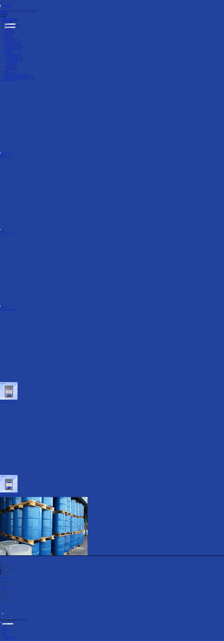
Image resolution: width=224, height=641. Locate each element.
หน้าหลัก (2, 10)
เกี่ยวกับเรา (4, 630)
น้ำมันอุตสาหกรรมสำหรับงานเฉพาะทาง (13, 56)
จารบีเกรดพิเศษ (4, 598)
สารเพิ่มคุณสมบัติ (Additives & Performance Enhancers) (16, 75)
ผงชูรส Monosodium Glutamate (6, 233)
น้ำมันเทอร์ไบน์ (10, 65)
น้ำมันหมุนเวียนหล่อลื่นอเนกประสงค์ (14, 59)
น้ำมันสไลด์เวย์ (8, 52)
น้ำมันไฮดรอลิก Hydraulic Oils (11, 39)
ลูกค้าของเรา (5, 633)
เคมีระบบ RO (7, 35)
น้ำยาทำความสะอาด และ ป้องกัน (9, 24)
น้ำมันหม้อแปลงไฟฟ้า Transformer (14, 61)
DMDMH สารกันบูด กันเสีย (5, 156)
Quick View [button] (2, 154)
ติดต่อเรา (4, 17)
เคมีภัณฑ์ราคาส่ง (8, 73)
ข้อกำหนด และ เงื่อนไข (9, 636)
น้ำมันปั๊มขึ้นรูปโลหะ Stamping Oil (14, 46)
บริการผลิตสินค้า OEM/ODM (8, 80)
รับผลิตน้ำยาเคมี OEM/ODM (6, 600)
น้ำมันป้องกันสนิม (8, 51)
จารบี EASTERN (10, 68)
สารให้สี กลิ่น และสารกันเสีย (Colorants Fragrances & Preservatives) (19, 78)
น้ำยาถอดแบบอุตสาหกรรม (7, 20)
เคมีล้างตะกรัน (8, 33)
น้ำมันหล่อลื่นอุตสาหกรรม (5, 596)
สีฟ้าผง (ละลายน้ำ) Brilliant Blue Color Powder (9, 309)
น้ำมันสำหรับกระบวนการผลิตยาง (14, 58)
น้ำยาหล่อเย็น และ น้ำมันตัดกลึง (13, 45)
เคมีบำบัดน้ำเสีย (8, 36)
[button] (3, 8)
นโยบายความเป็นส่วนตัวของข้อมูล (12, 637)
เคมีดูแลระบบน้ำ (5, 29)
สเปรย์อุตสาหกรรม (4, 587)
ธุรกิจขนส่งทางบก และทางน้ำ (11, 54)
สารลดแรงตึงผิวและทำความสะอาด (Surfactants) (15, 74)
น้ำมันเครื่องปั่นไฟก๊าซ (11, 64)
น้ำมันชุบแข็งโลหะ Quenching (13, 49)
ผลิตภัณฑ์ (4, 11)
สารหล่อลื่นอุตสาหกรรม (7, 38)
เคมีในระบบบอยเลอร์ (9, 32)
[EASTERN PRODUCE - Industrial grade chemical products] (5, 6)
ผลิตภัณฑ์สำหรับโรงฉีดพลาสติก (8, 19)
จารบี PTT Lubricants (11, 70)
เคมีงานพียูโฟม (3, 589)
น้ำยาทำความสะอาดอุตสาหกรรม (11, 26)
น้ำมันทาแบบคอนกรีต (11, 62)
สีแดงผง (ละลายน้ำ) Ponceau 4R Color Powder (9, 495)
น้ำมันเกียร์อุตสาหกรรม (9, 40)
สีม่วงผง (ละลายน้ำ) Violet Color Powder (8, 402)
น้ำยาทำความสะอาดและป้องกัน (7, 591)
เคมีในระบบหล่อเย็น (9, 30)
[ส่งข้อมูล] (5, 25)
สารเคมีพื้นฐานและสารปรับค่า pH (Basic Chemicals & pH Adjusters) (19, 77)
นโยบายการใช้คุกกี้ (9, 639)
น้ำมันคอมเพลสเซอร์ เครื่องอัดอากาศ (12, 42)
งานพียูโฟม (4, 23)
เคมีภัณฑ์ (6, 10)
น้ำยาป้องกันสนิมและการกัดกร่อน (11, 27)
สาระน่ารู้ (4, 15)
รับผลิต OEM (4, 12)
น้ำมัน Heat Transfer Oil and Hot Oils (12, 55)
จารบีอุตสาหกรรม (8, 67)
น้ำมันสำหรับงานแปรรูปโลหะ (11, 43)
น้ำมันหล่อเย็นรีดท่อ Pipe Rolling (13, 48)
